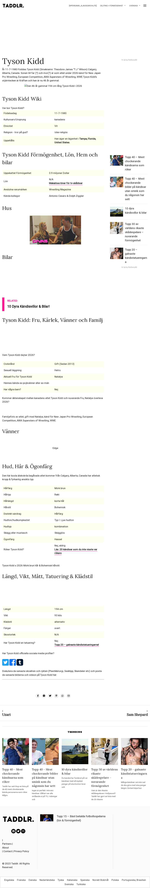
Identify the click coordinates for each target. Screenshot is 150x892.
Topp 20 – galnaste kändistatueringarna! (76, 644)
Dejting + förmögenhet (111, 6)
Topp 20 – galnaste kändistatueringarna (134, 773)
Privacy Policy (21, 851)
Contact (7, 851)
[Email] (23, 831)
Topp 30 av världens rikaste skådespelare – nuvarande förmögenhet (134, 232)
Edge (55, 448)
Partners (7, 843)
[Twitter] (18, 831)
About (5, 847)
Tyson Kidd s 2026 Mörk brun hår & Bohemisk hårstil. (31, 565)
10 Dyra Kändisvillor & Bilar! (28, 306)
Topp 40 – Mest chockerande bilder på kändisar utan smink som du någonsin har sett (45, 778)
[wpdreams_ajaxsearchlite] (83, 6)
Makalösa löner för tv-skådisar (66, 183)
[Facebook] (13, 831)
